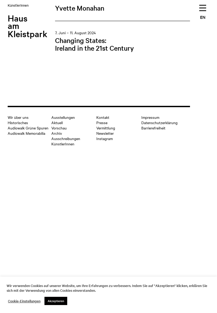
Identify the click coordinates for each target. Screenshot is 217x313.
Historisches (18, 122)
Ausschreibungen (65, 138)
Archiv (56, 133)
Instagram (104, 138)
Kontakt (102, 117)
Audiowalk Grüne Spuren (28, 128)
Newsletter (105, 133)
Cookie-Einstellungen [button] (24, 301)
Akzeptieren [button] (56, 301)
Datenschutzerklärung (159, 122)
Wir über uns (18, 117)
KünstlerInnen (62, 143)
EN (202, 17)
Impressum (150, 117)
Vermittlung (105, 128)
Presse (101, 122)
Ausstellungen (63, 117)
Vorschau (59, 128)
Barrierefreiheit (153, 128)
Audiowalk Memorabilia (26, 133)
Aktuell (57, 122)
